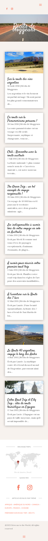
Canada (35, 504)
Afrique (8, 504)
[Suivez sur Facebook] (7, 9)
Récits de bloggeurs (30, 124)
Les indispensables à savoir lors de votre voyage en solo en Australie (23, 228)
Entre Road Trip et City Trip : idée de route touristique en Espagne (21, 403)
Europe (8, 508)
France (16, 508)
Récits (31, 513)
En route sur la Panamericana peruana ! (22, 119)
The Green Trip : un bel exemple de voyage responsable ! (21, 190)
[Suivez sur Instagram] (12, 9)
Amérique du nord (22, 504)
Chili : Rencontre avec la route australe (22, 154)
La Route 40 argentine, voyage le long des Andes (22, 352)
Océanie (25, 508)
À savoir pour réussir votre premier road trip (23, 265)
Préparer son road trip (16, 513)
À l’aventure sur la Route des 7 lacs (22, 296)
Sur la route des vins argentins (20, 81)
